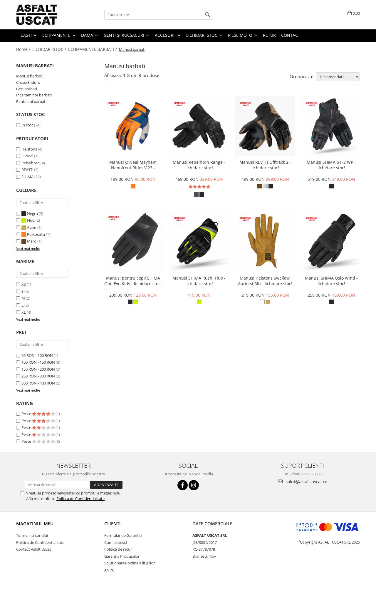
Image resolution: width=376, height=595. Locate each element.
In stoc (27, 125)
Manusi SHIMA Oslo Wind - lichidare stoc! (331, 280)
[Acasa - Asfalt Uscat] (45, 14)
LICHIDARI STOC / (49, 49)
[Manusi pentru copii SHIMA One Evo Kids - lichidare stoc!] (133, 241)
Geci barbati (26, 88)
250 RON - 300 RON (38, 376)
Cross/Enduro (28, 82)
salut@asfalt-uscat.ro (306, 481)
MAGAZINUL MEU (34, 524)
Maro (31, 241)
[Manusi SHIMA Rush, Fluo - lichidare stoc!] (199, 241)
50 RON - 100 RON (37, 355)
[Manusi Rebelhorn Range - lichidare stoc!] (199, 126)
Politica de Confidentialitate (80, 498)
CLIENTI (112, 524)
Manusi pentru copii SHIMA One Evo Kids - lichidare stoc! (133, 280)
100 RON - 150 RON (38, 362)
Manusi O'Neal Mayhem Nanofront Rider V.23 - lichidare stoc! (133, 165)
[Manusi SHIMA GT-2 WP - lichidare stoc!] (331, 126)
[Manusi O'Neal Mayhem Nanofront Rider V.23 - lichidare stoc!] (133, 126)
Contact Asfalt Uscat (33, 549)
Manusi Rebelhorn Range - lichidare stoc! (199, 165)
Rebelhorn (30, 163)
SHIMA (27, 176)
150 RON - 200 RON (38, 369)
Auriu (31, 227)
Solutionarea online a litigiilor (129, 563)
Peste (26, 413)
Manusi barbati (29, 75)
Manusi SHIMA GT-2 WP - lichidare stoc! (331, 165)
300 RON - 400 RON (38, 383)
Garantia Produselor (122, 556)
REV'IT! (27, 169)
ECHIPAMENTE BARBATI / (93, 49)
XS (23, 284)
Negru (32, 213)
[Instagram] (194, 485)
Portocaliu (36, 234)
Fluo (31, 220)
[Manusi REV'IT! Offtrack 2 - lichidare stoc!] (265, 126)
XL (23, 312)
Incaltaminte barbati (34, 95)
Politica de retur (118, 549)
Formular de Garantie (123, 535)
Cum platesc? (115, 542)
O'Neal (27, 155)
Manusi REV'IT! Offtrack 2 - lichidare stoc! (265, 165)
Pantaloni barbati (31, 101)
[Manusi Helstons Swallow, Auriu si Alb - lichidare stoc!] (265, 241)
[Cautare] (207, 15)
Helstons (29, 149)
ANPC (109, 570)
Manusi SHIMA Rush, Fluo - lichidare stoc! (199, 280)
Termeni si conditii (32, 535)
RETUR (269, 35)
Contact (290, 35)
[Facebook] (182, 485)
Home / (23, 49)
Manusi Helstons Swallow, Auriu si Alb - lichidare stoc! (265, 280)
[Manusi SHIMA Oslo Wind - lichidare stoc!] (331, 241)
